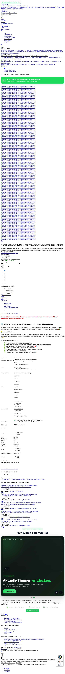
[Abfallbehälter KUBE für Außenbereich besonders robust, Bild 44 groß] (18, 148)
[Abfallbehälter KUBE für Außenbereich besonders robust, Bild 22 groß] (18, 116)
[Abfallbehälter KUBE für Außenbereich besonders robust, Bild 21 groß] (18, 115)
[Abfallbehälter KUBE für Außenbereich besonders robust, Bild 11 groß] (18, 100)
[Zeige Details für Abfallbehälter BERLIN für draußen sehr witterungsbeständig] (19, 520)
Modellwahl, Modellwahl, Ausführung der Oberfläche (23, 508)
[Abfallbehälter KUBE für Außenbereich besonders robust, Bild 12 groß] (18, 102)
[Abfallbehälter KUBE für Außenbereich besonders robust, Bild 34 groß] (18, 133)
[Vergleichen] (2, 492)
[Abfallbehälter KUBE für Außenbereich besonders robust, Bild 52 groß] (18, 159)
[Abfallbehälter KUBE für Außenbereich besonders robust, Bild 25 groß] (18, 120)
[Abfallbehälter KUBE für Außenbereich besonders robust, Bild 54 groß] (18, 162)
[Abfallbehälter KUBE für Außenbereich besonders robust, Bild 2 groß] (18, 88)
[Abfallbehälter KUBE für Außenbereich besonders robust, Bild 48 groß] (18, 153)
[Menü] (62, 655)
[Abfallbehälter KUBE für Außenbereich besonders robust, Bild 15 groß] (18, 106)
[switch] (59, 665)
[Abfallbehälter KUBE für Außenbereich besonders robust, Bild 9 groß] (18, 98)
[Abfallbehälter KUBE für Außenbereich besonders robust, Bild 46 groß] (18, 151)
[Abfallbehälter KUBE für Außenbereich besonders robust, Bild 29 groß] (18, 126)
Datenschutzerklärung (52, 664)
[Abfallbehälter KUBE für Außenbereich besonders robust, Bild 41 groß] (18, 143)
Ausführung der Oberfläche (7, 286)
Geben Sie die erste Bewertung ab (9, 253)
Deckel (2, 265)
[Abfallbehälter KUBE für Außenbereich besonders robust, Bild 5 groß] (18, 92)
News (4, 10)
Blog (2, 10)
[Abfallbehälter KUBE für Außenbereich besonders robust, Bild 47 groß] (18, 152)
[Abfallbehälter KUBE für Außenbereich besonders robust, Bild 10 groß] (18, 99)
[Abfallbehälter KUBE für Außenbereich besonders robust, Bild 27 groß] (18, 123)
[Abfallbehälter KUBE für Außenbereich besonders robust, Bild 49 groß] (18, 155)
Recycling (31, 61)
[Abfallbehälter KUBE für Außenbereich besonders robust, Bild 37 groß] (18, 138)
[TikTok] (4, 614)
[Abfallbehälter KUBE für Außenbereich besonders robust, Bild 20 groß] (18, 113)
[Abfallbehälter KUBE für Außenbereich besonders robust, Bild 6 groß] (18, 93)
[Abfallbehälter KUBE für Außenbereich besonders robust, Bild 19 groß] (18, 112)
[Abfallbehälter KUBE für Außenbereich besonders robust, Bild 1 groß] (18, 86)
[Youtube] (5, 614)
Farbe (2, 268)
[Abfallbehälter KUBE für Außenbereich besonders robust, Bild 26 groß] (18, 122)
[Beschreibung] (3, 492)
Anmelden (18, 662)
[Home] (4, 68)
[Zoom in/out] (1, 653)
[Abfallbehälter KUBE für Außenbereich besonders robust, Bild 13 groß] (18, 103)
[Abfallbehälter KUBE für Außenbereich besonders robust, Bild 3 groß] (18, 89)
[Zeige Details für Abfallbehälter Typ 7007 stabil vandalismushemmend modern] (19, 485)
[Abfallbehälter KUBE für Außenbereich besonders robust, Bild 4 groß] (18, 90)
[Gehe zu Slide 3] (34, 597)
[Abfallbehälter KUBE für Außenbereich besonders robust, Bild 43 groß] (18, 146)
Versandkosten (17, 647)
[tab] (6, 668)
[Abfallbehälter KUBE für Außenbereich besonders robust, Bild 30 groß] (18, 128)
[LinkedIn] (6, 614)
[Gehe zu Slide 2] (31, 597)
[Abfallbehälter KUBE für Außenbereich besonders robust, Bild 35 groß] (18, 135)
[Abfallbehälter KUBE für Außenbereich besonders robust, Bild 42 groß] (18, 145)
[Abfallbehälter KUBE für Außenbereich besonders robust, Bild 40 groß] (18, 142)
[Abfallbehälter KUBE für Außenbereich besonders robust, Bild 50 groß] (18, 156)
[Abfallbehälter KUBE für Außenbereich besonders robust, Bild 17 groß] (18, 109)
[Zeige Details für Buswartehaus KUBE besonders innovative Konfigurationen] (19, 494)
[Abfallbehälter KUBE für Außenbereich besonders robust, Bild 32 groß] (18, 130)
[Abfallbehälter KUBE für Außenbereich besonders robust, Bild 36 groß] (18, 136)
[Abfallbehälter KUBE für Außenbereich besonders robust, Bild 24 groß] (18, 119)
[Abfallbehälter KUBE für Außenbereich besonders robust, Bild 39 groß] (18, 141)
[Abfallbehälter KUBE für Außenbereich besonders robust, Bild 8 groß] (18, 96)
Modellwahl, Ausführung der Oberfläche (20, 499)
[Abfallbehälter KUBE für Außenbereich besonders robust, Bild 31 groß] (18, 129)
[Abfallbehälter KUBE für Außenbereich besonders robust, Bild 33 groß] (18, 132)
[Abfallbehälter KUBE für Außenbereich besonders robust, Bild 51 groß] (18, 158)
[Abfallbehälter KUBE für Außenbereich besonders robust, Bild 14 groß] (18, 105)
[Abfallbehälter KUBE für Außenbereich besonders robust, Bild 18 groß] (18, 110)
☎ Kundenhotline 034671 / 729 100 (10, 2)
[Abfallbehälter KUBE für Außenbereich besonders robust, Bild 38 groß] (18, 139)
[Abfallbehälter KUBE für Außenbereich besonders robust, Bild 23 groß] (18, 118)
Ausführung (4, 262)
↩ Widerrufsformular (32, 610)
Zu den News (8, 591)
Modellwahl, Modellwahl (16, 491)
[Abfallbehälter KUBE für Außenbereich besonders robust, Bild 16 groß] (18, 108)
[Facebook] (1, 614)
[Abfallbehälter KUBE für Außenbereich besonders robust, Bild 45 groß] (18, 149)
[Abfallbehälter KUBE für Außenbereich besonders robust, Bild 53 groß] (18, 161)
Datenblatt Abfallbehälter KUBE (9, 314)
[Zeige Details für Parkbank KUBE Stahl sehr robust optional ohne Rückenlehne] (19, 511)
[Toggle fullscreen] (2, 653)
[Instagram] (2, 614)
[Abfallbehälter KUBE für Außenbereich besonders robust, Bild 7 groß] (18, 95)
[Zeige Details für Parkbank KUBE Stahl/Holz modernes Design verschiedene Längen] (21, 502)
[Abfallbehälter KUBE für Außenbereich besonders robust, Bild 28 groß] (18, 125)
